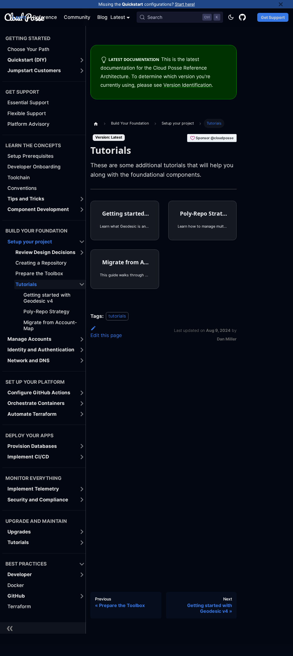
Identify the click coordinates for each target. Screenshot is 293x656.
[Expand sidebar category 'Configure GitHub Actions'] (82, 392)
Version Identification (187, 85)
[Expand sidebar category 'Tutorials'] (82, 542)
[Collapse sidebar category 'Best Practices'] (82, 564)
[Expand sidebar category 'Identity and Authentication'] (82, 349)
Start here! (185, 4)
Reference (45, 17)
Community (77, 17)
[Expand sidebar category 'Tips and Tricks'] (82, 199)
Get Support (273, 17)
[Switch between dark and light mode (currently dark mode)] (230, 17)
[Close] (286, 4)
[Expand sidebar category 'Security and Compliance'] (82, 500)
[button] (46, 403)
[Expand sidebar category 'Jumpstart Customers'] (82, 70)
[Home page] (95, 123)
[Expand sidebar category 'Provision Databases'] (82, 446)
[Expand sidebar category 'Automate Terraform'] (82, 414)
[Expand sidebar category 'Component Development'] (82, 209)
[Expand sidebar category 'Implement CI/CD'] (82, 457)
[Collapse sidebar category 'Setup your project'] (82, 242)
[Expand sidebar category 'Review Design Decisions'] (82, 252)
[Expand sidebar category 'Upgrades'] (82, 532)
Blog (102, 17)
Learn (19, 17)
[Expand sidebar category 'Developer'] (82, 574)
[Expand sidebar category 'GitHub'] (82, 596)
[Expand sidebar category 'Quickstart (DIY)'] (82, 60)
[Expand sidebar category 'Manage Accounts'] (82, 339)
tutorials (117, 316)
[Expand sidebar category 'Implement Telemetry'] (82, 489)
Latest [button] (117, 17)
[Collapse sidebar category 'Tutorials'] (82, 284)
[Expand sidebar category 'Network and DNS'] (82, 360)
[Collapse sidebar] (43, 628)
